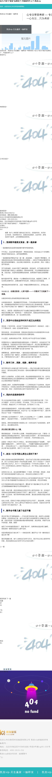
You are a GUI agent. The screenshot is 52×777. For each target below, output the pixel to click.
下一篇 (8, 599)
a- (2, 229)
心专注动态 (4, 159)
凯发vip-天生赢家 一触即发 (9, 14)
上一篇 (2, 547)
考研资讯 (30, 50)
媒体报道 (3, 211)
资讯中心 (3, 55)
